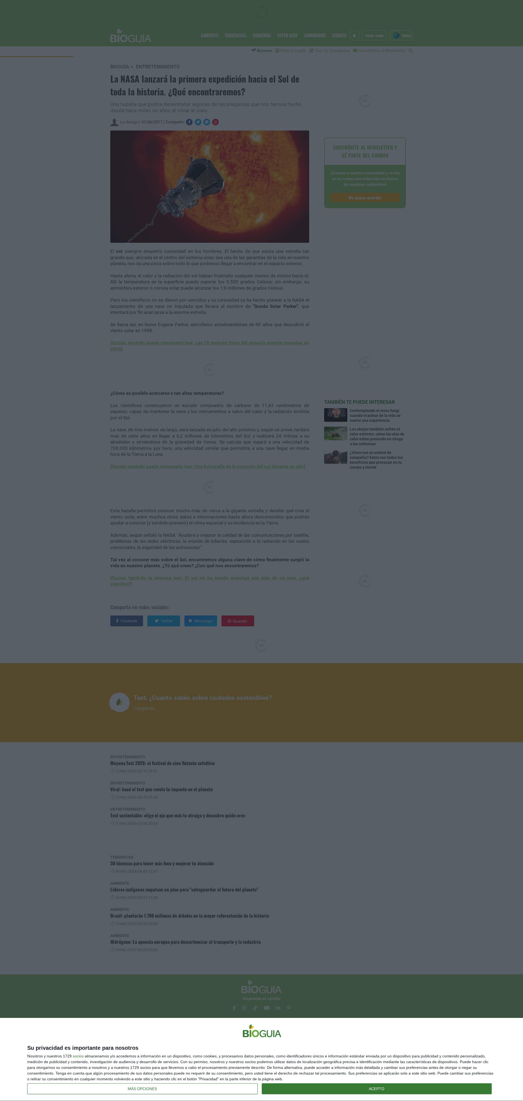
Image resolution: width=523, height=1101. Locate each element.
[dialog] (261, 1059)
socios (78, 1056)
